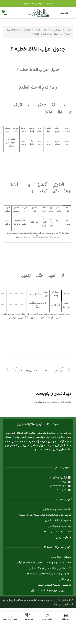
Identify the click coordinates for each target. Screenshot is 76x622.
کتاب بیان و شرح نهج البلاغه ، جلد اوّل (51, 590)
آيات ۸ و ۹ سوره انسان (59, 526)
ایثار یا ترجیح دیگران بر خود (56, 531)
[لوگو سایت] (38, 13)
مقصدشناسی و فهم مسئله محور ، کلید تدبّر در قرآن (44, 562)
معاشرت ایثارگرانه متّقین (58, 520)
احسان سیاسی (63, 537)
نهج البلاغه (41, 30)
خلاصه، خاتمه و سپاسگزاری (57, 509)
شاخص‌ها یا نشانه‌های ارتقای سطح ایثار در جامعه (44, 515)
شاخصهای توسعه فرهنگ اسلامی (54, 585)
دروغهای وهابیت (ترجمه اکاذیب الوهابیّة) (49, 574)
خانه (68, 30)
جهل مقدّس (64, 579)
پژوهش (56, 30)
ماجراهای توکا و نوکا (61, 557)
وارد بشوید (40, 402)
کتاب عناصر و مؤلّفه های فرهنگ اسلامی (50, 568)
